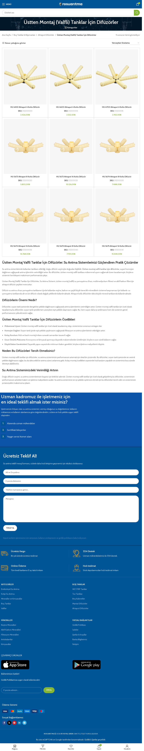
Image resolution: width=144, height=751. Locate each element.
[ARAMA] (137, 13)
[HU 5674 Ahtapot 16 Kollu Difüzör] (25, 215)
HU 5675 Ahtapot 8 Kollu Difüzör (71, 246)
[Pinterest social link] (14, 723)
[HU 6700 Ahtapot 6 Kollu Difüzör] (116, 76)
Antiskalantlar (7, 639)
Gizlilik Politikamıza (9, 680)
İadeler (75, 629)
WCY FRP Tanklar (79, 589)
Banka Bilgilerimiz (79, 639)
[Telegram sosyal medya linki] (24, 723)
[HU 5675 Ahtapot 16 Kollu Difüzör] (116, 215)
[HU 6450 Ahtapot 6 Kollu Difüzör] (25, 76)
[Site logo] (71, 4)
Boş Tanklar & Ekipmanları (24, 35)
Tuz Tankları (77, 594)
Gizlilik (87, 739)
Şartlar (94, 739)
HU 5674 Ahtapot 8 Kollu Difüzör (116, 176)
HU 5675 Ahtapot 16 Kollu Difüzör (116, 246)
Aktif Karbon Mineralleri (11, 629)
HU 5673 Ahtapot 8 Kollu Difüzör (25, 176)
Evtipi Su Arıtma (7, 594)
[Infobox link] (35, 553)
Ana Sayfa (6, 35)
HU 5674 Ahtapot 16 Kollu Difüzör (25, 246)
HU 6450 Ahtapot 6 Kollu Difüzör (25, 107)
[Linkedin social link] (19, 723)
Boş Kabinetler (78, 598)
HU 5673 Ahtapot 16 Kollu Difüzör (71, 176)
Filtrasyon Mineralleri (10, 634)
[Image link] (23, 711)
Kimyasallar (6, 644)
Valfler (3, 608)
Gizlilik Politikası (79, 625)
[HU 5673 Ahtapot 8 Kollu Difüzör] (25, 146)
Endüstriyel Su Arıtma (10, 589)
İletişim (75, 644)
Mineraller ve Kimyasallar (11, 598)
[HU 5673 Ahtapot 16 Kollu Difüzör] (71, 146)
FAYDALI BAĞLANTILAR (82, 620)
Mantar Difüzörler (79, 603)
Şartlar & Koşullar (79, 634)
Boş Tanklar (6, 603)
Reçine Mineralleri (8, 625)
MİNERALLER (6, 620)
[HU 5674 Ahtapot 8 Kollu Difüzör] (116, 146)
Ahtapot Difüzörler (46, 35)
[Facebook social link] (4, 723)
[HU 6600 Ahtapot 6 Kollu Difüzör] (71, 76)
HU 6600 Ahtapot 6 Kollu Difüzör (71, 107)
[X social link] (9, 723)
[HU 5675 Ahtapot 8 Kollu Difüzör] (71, 215)
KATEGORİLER (7, 584)
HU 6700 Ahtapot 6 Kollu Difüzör (117, 107)
